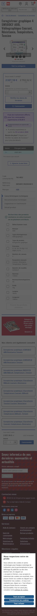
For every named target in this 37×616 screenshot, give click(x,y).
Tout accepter (19, 597)
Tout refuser (19, 603)
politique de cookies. (21, 590)
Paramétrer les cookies (19, 600)
